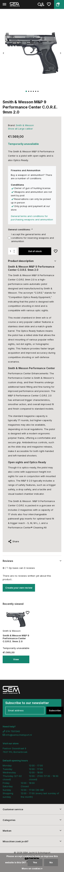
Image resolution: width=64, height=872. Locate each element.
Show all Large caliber (20, 128)
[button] (26, 91)
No (51, 862)
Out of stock (35, 251)
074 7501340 (12, 731)
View (16, 659)
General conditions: (20, 229)
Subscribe (55, 710)
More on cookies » (32, 868)
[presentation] (3, 53)
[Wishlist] (49, 4)
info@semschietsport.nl (19, 734)
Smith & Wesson (25, 125)
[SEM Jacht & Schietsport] (19, 4)
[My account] (42, 4)
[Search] (39, 4)
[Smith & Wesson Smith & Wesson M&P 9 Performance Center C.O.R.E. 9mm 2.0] (16, 619)
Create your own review (18, 587)
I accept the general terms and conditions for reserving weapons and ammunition (32, 238)
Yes (35, 862)
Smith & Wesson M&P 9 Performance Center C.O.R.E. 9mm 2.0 (16, 638)
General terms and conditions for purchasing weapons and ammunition (32, 218)
